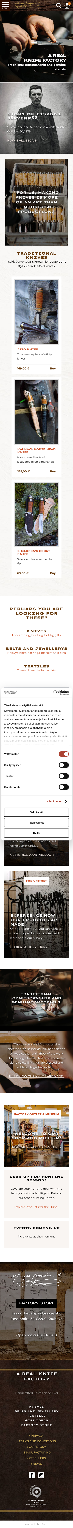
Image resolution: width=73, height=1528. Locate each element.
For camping (21, 635)
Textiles (36, 666)
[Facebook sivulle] (31, 1475)
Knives (36, 631)
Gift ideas (36, 1420)
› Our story (36, 1447)
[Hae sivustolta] (59, 6)
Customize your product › (32, 854)
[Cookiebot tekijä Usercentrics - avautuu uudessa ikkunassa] (53, 692)
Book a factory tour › (28, 947)
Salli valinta (36, 822)
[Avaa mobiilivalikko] (5, 5)
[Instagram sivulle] (41, 1475)
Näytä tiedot (54, 801)
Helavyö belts (16, 652)
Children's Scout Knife (33, 553)
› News (36, 1463)
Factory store (36, 1425)
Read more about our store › (36, 1147)
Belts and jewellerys (36, 648)
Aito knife (27, 349)
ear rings (34, 652)
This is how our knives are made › (36, 1076)
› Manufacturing (37, 1452)
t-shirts (51, 670)
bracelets (47, 652)
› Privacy (36, 1435)
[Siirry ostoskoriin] (67, 6)
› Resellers (36, 1458)
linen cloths (35, 670)
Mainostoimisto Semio (36, 1524)
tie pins (60, 652)
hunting (37, 635)
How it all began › (22, 140)
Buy (53, 368)
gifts (58, 635)
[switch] (64, 765)
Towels (22, 670)
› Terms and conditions (36, 1441)
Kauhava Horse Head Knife (36, 451)
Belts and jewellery (37, 1411)
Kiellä (36, 832)
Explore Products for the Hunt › (36, 1207)
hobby (48, 635)
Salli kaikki (36, 812)
